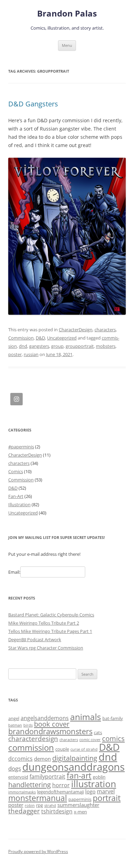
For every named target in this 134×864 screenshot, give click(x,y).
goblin (99, 777)
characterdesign (33, 738)
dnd (23, 346)
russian (31, 354)
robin (30, 805)
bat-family (112, 718)
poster (15, 354)
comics (113, 738)
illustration (93, 784)
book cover (51, 724)
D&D (40, 338)
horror (61, 785)
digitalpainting (74, 758)
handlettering (29, 784)
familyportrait (47, 776)
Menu (67, 45)
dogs (14, 768)
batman (15, 725)
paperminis (79, 799)
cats (98, 732)
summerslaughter (78, 804)
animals (85, 716)
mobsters (105, 346)
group (57, 346)
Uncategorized (62, 338)
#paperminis (21, 447)
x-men (80, 812)
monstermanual (37, 797)
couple (62, 749)
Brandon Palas (67, 13)
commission (31, 747)
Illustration (19, 504)
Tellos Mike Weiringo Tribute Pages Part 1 (50, 631)
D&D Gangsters (33, 103)
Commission (21, 338)
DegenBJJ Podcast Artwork (34, 639)
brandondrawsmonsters (50, 731)
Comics (15, 471)
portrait (107, 798)
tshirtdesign (56, 811)
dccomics (20, 758)
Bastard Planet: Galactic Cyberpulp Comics (51, 615)
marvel (106, 791)
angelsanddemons (45, 718)
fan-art (79, 775)
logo (90, 791)
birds (28, 725)
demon (42, 758)
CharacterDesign (75, 329)
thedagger (24, 810)
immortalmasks (22, 792)
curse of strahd (84, 749)
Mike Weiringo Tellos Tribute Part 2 (43, 623)
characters (105, 329)
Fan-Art (15, 496)
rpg (39, 805)
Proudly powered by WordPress (38, 851)
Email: (14, 572)
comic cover (90, 739)
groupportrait (80, 346)
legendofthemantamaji (60, 792)
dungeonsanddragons (73, 766)
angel (13, 718)
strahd (50, 805)
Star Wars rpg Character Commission (45, 648)
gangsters (39, 346)
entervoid (18, 777)
